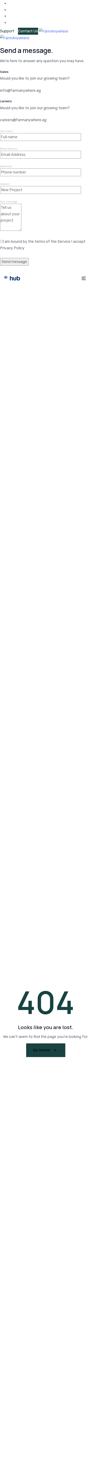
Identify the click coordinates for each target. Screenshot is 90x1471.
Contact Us (28, 31)
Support (7, 31)
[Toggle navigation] (72, 278)
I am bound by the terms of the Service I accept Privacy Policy (42, 244)
